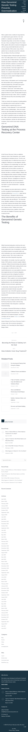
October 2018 (4, 592)
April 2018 (3, 606)
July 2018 (3, 599)
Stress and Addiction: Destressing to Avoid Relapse (18, 390)
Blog (2, 637)
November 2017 (5, 617)
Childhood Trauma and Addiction (18, 371)
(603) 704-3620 (9, 422)
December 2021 (5, 521)
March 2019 (4, 581)
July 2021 (3, 530)
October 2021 (4, 525)
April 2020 (3, 559)
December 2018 (5, 588)
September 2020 (5, 550)
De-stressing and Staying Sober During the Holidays (18, 364)
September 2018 (5, 594)
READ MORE (4, 684)
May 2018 (3, 603)
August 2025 (4, 514)
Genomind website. (5, 318)
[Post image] (5, 365)
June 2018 (3, 601)
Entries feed (4, 658)
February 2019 (4, 583)
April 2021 (3, 537)
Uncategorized (4, 646)
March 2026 (4, 501)
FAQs (2, 642)
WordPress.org (4, 662)
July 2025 (3, 517)
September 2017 (5, 621)
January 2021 (4, 543)
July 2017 (3, 626)
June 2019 (3, 577)
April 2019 (3, 579)
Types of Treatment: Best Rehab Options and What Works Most (15, 439)
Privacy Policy (12, 730)
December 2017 (5, 615)
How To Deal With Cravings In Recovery (14, 445)
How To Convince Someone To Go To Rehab (11, 482)
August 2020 (4, 552)
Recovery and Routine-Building (18, 406)
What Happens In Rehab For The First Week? (15, 451)
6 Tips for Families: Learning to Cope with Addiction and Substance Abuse (18, 381)
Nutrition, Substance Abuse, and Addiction (18, 399)
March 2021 (4, 539)
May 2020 (3, 557)
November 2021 (5, 523)
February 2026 (4, 503)
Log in (2, 655)
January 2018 (4, 612)
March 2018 (4, 608)
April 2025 (3, 519)
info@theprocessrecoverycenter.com (9, 711)
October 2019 (4, 570)
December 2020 (5, 546)
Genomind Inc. (15, 193)
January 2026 (4, 505)
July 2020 (3, 554)
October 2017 (4, 619)
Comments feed (5, 660)
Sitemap (17, 730)
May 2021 (3, 534)
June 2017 (3, 628)
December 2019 (5, 566)
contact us (16, 316)
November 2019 (5, 568)
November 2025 (5, 508)
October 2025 (4, 510)
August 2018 (4, 597)
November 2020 (5, 548)
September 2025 (5, 512)
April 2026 (3, 499)
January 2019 (4, 586)
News (2, 644)
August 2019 (4, 574)
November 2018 (5, 590)
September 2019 (5, 572)
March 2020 (4, 561)
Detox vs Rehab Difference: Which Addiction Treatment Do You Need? (15, 432)
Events (3, 639)
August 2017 (4, 623)
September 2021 (5, 528)
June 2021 (3, 532)
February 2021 (4, 541)
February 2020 (4, 563)
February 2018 (4, 610)
